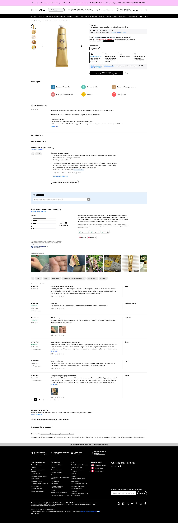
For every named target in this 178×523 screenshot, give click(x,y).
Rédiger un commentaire (38, 211)
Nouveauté (34, 16)
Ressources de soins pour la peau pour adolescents (79, 494)
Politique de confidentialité (37, 511)
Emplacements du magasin (78, 486)
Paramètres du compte (57, 475)
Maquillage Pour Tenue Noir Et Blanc (82, 437)
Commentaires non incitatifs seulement (73, 278)
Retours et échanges (76, 467)
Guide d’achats (75, 481)
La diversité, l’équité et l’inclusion (39, 483)
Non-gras (119, 32)
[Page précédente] (31, 399)
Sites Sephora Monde (36, 481)
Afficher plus (54, 127)
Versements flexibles (76, 488)
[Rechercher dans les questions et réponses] (32, 153)
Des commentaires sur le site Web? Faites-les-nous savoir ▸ (89, 444)
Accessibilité (74, 491)
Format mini (93, 16)
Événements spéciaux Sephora (39, 476)
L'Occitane (92, 25)
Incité (117, 270)
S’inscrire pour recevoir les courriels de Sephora (126, 489)
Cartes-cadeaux (132, 16)
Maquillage (49, 16)
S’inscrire (142, 493)
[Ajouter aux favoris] (127, 73)
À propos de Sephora (36, 465)
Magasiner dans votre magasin (59, 492)
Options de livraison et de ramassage (77, 470)
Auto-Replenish (55, 481)
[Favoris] (141, 10)
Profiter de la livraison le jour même (60, 495)
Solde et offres (143, 16)
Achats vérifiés (55, 278)
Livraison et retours (96, 67)
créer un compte (108, 66)
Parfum (124, 32)
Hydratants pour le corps (45, 20)
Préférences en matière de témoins (88, 511)
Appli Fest (41, 16)
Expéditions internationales (78, 478)
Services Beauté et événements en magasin (60, 477)
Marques (101, 16)
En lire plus (54, 351)
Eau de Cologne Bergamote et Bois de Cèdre (107, 437)
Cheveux (76, 16)
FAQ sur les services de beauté (79, 483)
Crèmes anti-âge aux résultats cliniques (132, 437)
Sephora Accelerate (36, 486)
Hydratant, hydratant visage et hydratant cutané (55, 434)
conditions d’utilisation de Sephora (54, 511)
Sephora (71, 434)
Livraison (73, 473)
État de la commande (56, 470)
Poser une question (37, 150)
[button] (121, 37)
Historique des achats (56, 472)
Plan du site (76, 511)
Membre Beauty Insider (57, 465)
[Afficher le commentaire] (40, 263)
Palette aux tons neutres (64, 437)
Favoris (53, 490)
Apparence (113, 32)
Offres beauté (54, 483)
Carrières (33, 467)
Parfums (69, 16)
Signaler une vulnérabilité (37, 491)
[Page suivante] (58, 399)
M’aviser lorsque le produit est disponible (106, 73)
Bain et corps (85, 16)
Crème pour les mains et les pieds (62, 20)
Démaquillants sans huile (48, 437)
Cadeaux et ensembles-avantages (116, 16)
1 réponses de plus (58, 173)
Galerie (53, 467)
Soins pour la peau (59, 16)
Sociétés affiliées (35, 473)
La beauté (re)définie (36, 488)
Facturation (74, 476)
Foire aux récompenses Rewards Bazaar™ (57, 486)
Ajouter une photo (36, 414)
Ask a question (103, 30)
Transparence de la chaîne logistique (38, 470)
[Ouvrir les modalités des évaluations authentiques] (47, 247)
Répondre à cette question (60, 176)
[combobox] (56, 9)
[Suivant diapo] (81, 46)
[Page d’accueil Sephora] (38, 9)
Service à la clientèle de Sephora (79, 465)
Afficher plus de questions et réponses (64, 182)
